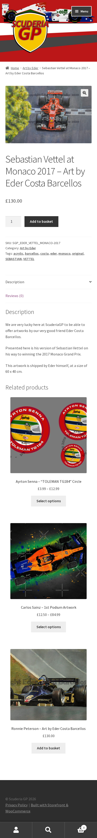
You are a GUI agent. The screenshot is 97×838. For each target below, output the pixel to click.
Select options (48, 500)
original (78, 253)
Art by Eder (30, 68)
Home (15, 68)
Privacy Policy (16, 805)
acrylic (18, 253)
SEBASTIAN (13, 259)
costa (44, 253)
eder (53, 253)
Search (48, 830)
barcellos (32, 253)
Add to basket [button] (48, 748)
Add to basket (41, 221)
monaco (64, 253)
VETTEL (28, 259)
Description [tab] (14, 281)
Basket (75, 826)
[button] (84, 93)
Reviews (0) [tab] (14, 295)
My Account (16, 830)
